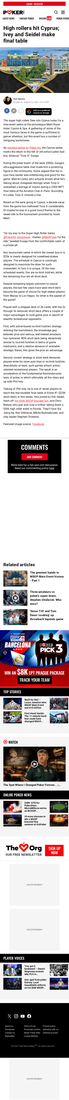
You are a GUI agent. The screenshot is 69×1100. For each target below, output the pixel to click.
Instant (45, 18)
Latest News (8, 18)
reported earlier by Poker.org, (24, 147)
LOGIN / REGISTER (34, 4)
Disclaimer (10, 1029)
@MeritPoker (49, 237)
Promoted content (32, 1029)
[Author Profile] (7, 100)
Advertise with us (50, 1029)
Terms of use (30, 1026)
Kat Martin (19, 99)
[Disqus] (34, 514)
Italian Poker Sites (32, 1033)
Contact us (10, 1033)
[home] (12, 12)
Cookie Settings (31, 1036)
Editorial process (50, 1033)
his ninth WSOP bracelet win (32, 400)
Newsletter (10, 1036)
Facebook (38, 424)
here (51, 468)
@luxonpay (23, 237)
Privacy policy (49, 1026)
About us (9, 1026)
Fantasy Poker (26, 18)
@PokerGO (9, 237)
